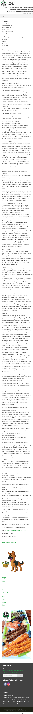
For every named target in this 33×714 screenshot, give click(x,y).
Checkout (4, 590)
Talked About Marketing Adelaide (10, 709)
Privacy (4, 602)
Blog (3, 584)
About (3, 581)
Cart (3, 587)
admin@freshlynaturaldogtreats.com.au (22, 11)
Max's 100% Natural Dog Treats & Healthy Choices (10, 3)
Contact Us (5, 596)
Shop (3, 605)
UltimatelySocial (27, 713)
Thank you (5, 592)
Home (3, 599)
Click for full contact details (10, 672)
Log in (26, 710)
